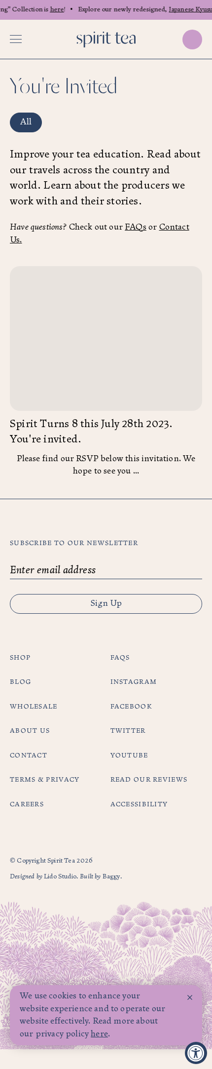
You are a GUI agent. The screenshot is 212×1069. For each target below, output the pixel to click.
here (55, 9)
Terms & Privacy (45, 780)
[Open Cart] (192, 39)
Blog (20, 682)
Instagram (133, 682)
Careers (27, 804)
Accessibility (139, 804)
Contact (28, 755)
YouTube (129, 755)
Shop (20, 658)
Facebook (131, 707)
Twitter (128, 731)
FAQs (135, 227)
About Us (30, 731)
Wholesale (34, 707)
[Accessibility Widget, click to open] (196, 1053)
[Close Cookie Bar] (189, 997)
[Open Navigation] (16, 39)
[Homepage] (106, 39)
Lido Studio (60, 876)
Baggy (111, 876)
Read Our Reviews (149, 780)
